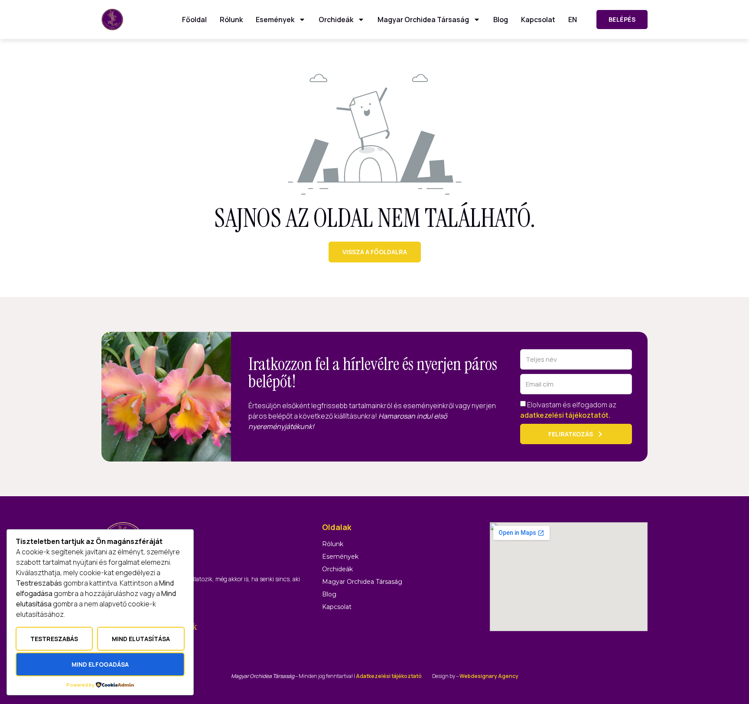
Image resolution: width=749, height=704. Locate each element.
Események (275, 19)
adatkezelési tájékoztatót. (565, 415)
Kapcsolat (538, 19)
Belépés (622, 19)
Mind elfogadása (100, 664)
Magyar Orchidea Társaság (423, 19)
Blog (500, 19)
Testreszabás (54, 639)
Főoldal (194, 19)
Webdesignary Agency (488, 676)
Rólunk (231, 19)
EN (572, 19)
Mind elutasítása (141, 639)
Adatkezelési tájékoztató (389, 676)
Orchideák (336, 19)
